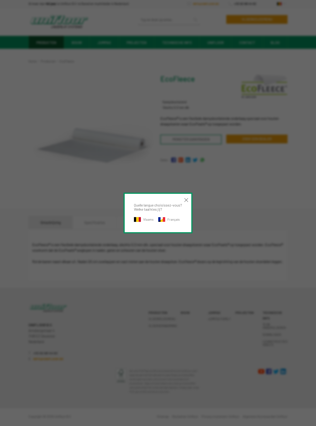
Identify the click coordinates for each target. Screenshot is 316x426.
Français (173, 219)
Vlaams (148, 219)
